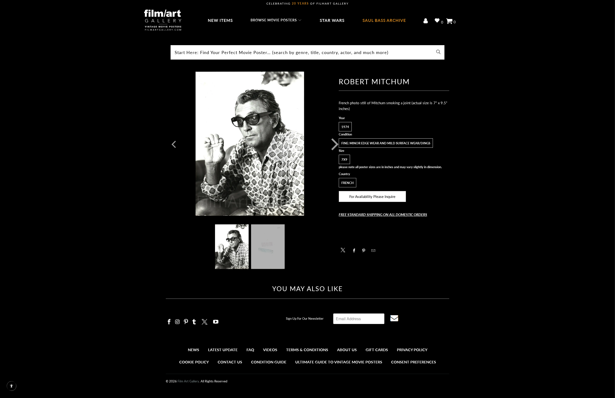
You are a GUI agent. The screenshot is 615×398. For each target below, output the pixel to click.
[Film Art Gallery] (162, 20)
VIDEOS (270, 349)
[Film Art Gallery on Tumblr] (194, 322)
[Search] (438, 52)
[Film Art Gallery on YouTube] (216, 322)
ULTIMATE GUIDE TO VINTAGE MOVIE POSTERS (338, 362)
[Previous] (173, 144)
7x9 (344, 159)
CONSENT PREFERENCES (413, 362)
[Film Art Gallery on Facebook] (169, 322)
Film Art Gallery (188, 381)
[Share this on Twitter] (344, 250)
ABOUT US (347, 349)
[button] (276, 20)
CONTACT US (230, 362)
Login (426, 21)
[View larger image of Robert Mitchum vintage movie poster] (250, 144)
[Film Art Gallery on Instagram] (177, 322)
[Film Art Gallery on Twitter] (205, 321)
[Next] (331, 144)
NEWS (193, 349)
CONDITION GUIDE (268, 362)
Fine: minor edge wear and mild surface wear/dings (385, 143)
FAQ (250, 349)
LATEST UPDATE (223, 349)
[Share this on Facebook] (355, 250)
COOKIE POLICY (194, 362)
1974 (345, 127)
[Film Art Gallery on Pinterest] (186, 322)
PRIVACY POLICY (412, 349)
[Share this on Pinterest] (365, 250)
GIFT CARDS (377, 349)
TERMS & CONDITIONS (307, 349)
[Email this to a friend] (374, 250)
